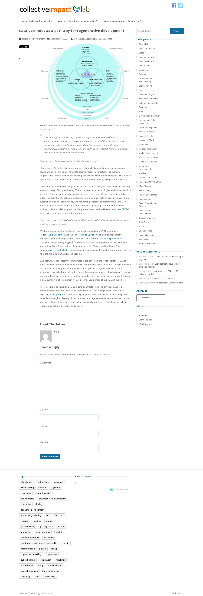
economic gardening (31, 515)
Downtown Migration (148, 94)
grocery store (46, 526)
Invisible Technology (148, 149)
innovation (26, 532)
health (61, 526)
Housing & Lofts (146, 136)
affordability (26, 482)
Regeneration (91, 39)
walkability (50, 576)
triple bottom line (50, 571)
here (123, 280)
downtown (26, 504)
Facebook (174, 5)
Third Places (144, 222)
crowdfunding (27, 498)
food (48, 515)
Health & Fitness (146, 132)
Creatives (143, 74)
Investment (144, 144)
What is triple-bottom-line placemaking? (78, 21)
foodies (24, 521)
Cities (141, 53)
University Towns (146, 235)
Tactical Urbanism (147, 218)
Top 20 (142, 226)
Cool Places (144, 65)
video (37, 576)
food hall (59, 515)
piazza (42, 548)
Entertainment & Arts (148, 103)
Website (44, 442)
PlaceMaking (145, 186)
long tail (58, 532)
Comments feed (145, 320)
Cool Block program (55, 294)
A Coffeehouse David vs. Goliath (161, 278)
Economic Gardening (148, 99)
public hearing (28, 560)
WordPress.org (145, 324)
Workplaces (144, 239)
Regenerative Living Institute (54, 250)
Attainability (144, 44)
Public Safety (145, 190)
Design (142, 90)
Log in (141, 311)
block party (59, 482)
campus (42, 487)
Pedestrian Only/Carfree (150, 182)
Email (44, 427)
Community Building (148, 57)
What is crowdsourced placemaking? (122, 21)
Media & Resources (148, 162)
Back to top (177, 593)
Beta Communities (147, 48)
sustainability (54, 565)
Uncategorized (105, 39)
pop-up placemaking (31, 554)
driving (39, 504)
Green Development (148, 127)
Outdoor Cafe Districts (149, 177)
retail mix (60, 560)
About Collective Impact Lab (37, 21)
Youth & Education (147, 243)
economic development (32, 509)
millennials (49, 537)
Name (44, 410)
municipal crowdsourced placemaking (39, 543)
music (66, 543)
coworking (26, 493)
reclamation (45, 560)
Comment (46, 363)
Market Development (148, 153)
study (40, 565)
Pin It (21, 58)
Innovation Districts (148, 140)
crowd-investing (43, 493)
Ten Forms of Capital (84, 234)
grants (49, 521)
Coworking (143, 70)
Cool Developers (146, 61)
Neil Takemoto (38, 39)
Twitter (180, 5)
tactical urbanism (29, 571)
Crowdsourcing (145, 86)
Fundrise (37, 521)
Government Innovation (149, 116)
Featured (80, 39)
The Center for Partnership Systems (103, 238)
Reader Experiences (148, 195)
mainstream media (30, 537)
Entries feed (144, 315)
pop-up (54, 548)
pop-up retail (52, 554)
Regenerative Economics (52, 234)
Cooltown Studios (27, 593)
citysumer (56, 487)
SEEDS (125, 209)
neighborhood (28, 548)
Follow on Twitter (120, 489)
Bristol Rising (27, 487)
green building (28, 526)
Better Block (43, 482)
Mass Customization (148, 157)
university (25, 576)
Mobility (142, 173)
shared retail (27, 565)
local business (43, 532)
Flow (141, 111)
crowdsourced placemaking (52, 498)
